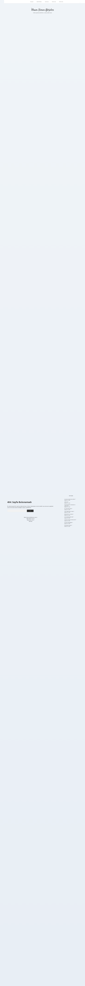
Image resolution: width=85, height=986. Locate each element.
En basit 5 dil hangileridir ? (68, 522)
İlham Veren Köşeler (42, 10)
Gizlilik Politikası (39, 1)
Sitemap (30, 521)
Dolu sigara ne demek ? (68, 525)
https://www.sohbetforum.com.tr (30, 517)
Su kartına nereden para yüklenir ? (70, 499)
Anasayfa (31, 1)
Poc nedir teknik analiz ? (68, 508)
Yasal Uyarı (47, 1)
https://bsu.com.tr (30, 519)
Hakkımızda (54, 1)
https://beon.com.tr (30, 518)
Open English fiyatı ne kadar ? (69, 511)
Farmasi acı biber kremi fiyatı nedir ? (70, 519)
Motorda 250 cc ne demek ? (68, 514)
